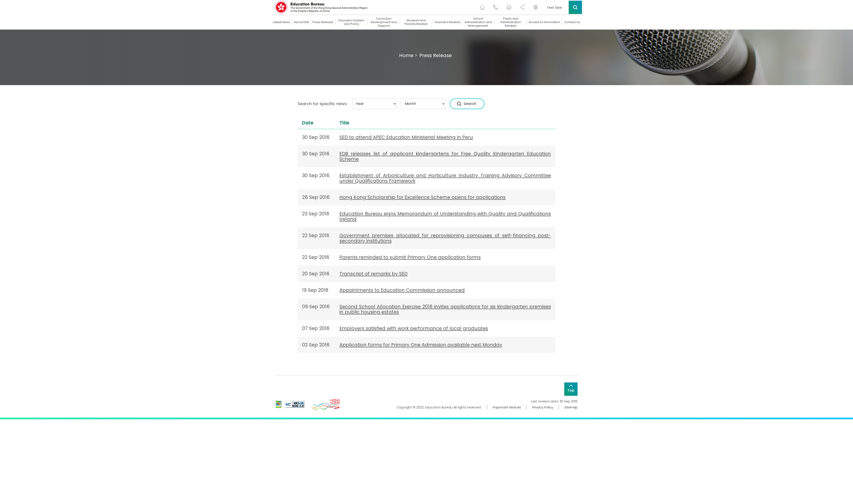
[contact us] (495, 7)
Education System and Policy (351, 22)
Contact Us (572, 22)
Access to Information (544, 22)
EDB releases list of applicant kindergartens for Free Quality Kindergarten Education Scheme (445, 156)
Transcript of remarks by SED (373, 273)
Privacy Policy (542, 407)
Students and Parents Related (416, 22)
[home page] (482, 7)
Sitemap (571, 407)
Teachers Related (447, 22)
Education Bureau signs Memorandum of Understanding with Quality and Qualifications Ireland (445, 216)
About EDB (301, 22)
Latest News (281, 22)
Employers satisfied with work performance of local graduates (413, 328)
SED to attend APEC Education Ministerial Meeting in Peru (406, 137)
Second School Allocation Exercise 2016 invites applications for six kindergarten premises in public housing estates (445, 309)
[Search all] (575, 7)
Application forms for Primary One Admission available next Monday (420, 345)
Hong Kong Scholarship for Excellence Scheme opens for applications (422, 197)
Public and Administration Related (510, 22)
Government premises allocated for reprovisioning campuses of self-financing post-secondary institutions (445, 238)
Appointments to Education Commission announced (402, 290)
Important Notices (507, 407)
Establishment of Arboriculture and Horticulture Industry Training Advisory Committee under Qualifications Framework (445, 178)
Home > (408, 55)
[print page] (508, 7)
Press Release (323, 22)
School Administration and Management (478, 22)
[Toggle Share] (522, 7)
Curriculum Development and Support (384, 22)
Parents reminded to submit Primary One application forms (410, 257)
